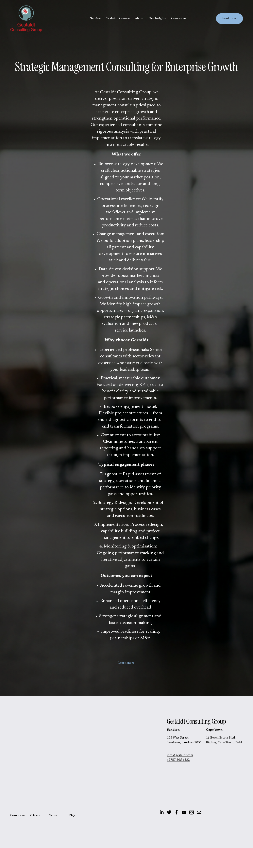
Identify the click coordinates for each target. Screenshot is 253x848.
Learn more (126, 662)
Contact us (178, 18)
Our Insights (157, 18)
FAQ (72, 815)
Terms (53, 815)
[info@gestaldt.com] (199, 812)
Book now (229, 18)
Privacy (35, 815)
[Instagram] (191, 812)
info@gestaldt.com (180, 755)
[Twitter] (169, 812)
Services (95, 18)
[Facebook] (176, 812)
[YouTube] (184, 812)
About (139, 18)
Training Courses (118, 18)
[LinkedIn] (161, 812)
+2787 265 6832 (178, 759)
